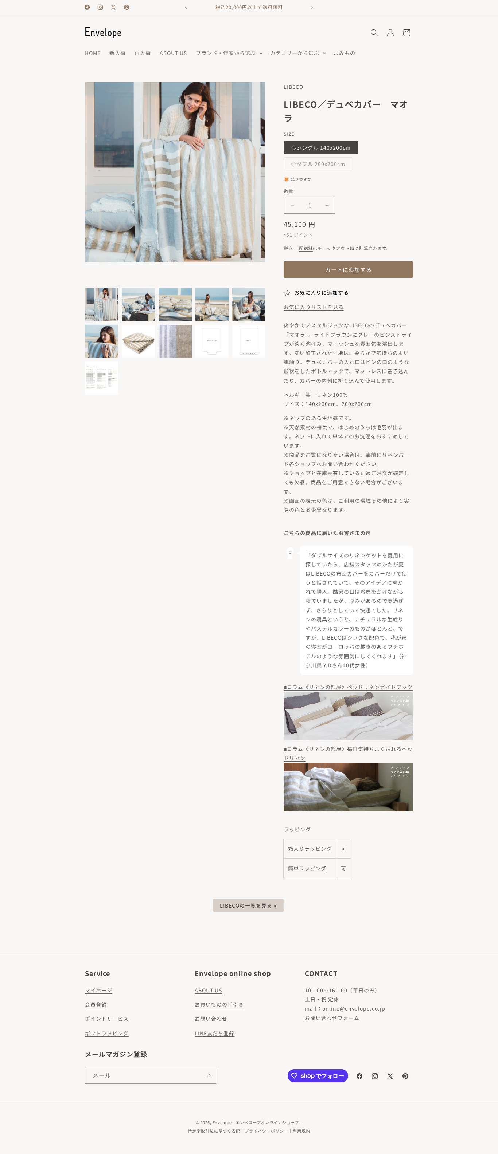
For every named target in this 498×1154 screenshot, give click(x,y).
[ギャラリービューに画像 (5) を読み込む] (248, 304)
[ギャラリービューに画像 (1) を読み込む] (101, 304)
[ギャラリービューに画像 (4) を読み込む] (212, 304)
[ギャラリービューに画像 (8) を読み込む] (175, 341)
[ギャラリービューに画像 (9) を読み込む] (212, 341)
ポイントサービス (107, 1018)
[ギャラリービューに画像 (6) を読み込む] (101, 341)
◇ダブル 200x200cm (320, 165)
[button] (228, 52)
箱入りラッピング (310, 848)
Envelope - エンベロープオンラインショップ (256, 1122)
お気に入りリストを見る (314, 307)
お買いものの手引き (219, 1004)
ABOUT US (208, 990)
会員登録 (96, 1004)
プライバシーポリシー (266, 1131)
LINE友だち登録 (214, 1033)
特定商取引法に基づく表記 (214, 1131)
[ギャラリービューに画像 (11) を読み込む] (101, 378)
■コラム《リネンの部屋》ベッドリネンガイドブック (348, 687)
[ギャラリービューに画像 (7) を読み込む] (138, 341)
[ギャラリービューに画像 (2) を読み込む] (138, 304)
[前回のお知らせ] (186, 7)
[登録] (208, 1075)
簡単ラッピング (307, 868)
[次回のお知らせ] (312, 7)
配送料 (306, 248)
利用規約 (301, 1131)
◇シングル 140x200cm (321, 147)
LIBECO (293, 86)
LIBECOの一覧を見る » (248, 905)
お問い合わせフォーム (332, 1017)
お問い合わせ (211, 1018)
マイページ (98, 990)
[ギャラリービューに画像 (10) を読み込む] (248, 341)
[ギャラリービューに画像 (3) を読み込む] (175, 304)
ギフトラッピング (107, 1033)
